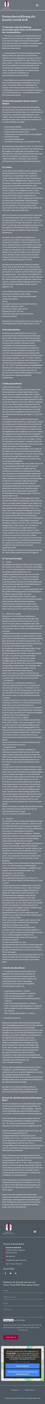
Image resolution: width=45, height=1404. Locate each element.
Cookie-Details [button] (22, 1392)
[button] (37, 5)
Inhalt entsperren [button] (22, 1366)
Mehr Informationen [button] (22, 1362)
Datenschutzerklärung (10, 1330)
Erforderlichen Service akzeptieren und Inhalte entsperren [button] (22, 1373)
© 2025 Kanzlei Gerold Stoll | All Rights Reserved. (22, 1398)
